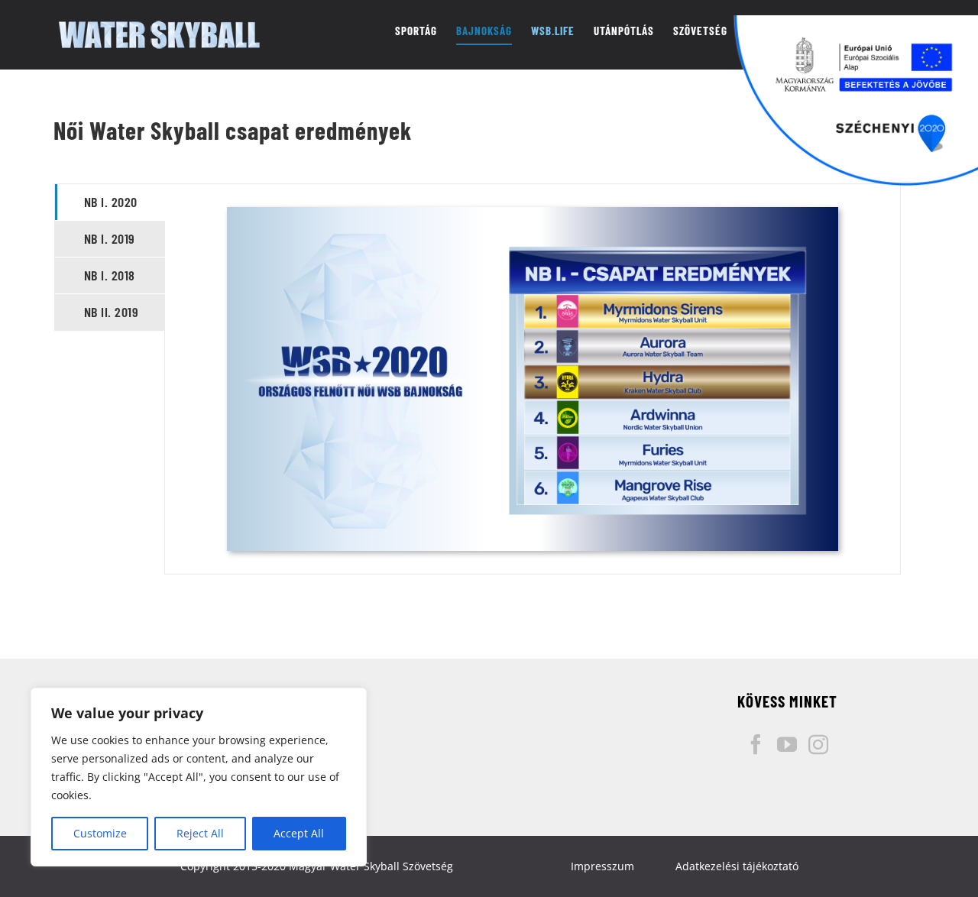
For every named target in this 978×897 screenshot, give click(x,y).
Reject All (200, 833)
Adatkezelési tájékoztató (736, 866)
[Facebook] (756, 744)
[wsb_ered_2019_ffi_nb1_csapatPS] (532, 212)
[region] (199, 777)
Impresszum (602, 866)
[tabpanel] (532, 379)
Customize (100, 833)
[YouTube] (787, 744)
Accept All (299, 833)
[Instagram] (818, 744)
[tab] (110, 202)
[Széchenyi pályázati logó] (856, 100)
